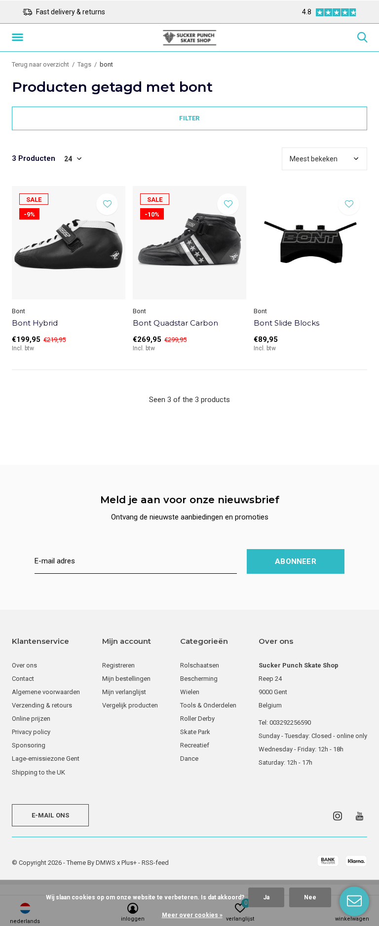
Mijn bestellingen (126, 678)
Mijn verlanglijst (124, 692)
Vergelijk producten (130, 705)
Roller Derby (197, 718)
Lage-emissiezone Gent (45, 758)
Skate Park (195, 732)
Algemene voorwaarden (46, 692)
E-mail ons (51, 815)
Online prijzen (31, 718)
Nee (310, 897)
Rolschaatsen (199, 665)
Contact (23, 678)
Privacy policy (31, 732)
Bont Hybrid (35, 323)
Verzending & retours (42, 705)
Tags (84, 64)
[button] (19, 37)
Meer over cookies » (192, 915)
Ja (266, 897)
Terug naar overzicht (40, 64)
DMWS (105, 862)
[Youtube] (359, 816)
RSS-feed (155, 862)
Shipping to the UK (38, 772)
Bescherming (199, 678)
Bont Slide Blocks (286, 323)
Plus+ (129, 862)
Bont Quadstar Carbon (175, 323)
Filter (189, 118)
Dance (189, 758)
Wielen (189, 692)
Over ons (24, 665)
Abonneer (295, 561)
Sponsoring (28, 745)
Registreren (118, 665)
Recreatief (194, 745)
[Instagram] (337, 816)
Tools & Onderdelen (208, 705)
